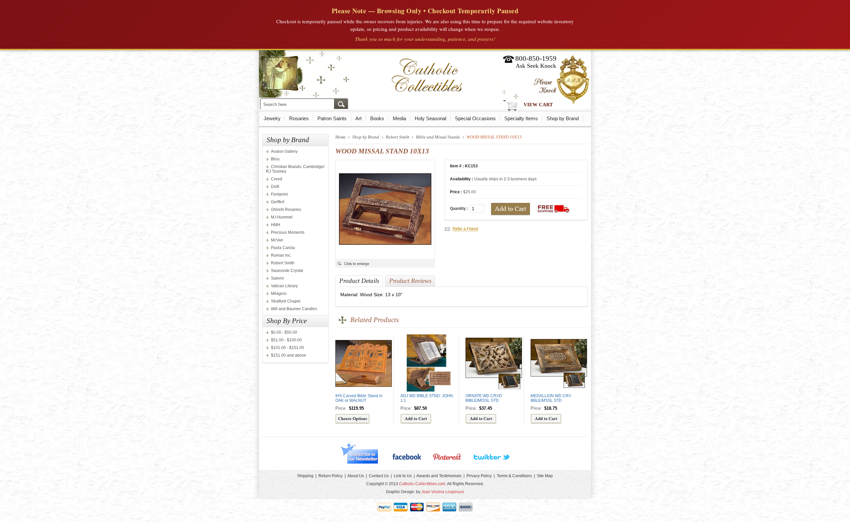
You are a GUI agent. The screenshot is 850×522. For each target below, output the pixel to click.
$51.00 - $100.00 (286, 340)
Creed (276, 179)
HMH (275, 224)
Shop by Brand (563, 118)
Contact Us (379, 476)
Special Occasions (475, 118)
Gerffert (277, 202)
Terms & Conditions (514, 476)
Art (358, 118)
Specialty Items (521, 118)
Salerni (277, 278)
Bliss (275, 159)
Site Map (545, 476)
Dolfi (275, 186)
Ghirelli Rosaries (286, 209)
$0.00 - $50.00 (284, 332)
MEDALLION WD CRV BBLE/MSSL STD (551, 398)
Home (340, 136)
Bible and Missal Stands (438, 136)
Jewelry (272, 118)
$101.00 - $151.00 (287, 347)
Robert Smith (283, 263)
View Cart (538, 104)
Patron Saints (332, 118)
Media (399, 118)
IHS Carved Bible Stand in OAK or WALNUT (358, 398)
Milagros (279, 293)
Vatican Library (284, 286)
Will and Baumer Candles (294, 308)
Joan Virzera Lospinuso (442, 491)
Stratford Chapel (285, 301)
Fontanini (279, 194)
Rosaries (299, 118)
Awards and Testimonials (439, 476)
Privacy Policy (479, 476)
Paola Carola (283, 247)
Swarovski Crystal (287, 270)
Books (377, 118)
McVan (277, 240)
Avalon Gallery (284, 151)
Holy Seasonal (430, 118)
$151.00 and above (288, 355)
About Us (355, 476)
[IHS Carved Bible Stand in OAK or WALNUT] (352, 422)
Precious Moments (287, 232)
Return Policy (330, 476)
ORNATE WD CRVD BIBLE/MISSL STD (484, 398)
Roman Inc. (281, 255)
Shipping (305, 476)
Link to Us (403, 476)
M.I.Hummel (282, 217)
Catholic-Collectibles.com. (422, 483)
